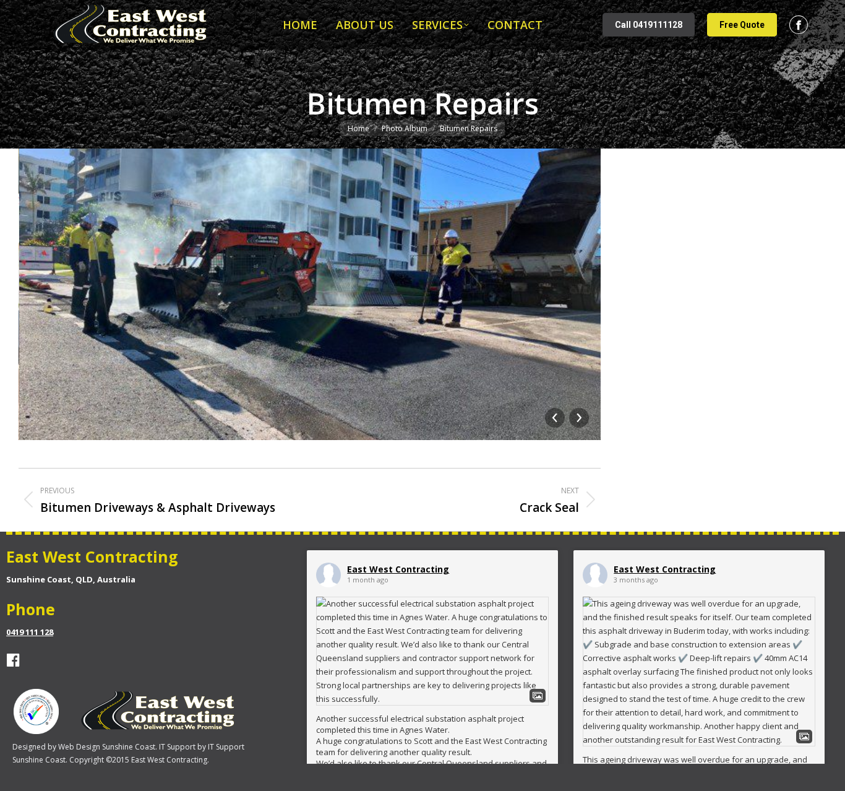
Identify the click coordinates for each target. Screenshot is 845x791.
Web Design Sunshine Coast (106, 746)
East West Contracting (398, 569)
